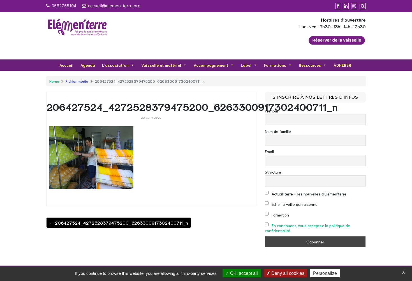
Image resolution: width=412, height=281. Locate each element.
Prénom (271, 110)
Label (246, 65)
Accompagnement (211, 65)
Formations (275, 65)
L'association (115, 65)
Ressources (310, 65)
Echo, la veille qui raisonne (294, 204)
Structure (273, 171)
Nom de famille (278, 131)
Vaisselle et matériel (161, 65)
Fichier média (77, 81)
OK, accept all (243, 273)
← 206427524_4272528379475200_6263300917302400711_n (118, 222)
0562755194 (64, 5)
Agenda (87, 65)
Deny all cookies (287, 273)
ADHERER (342, 65)
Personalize (325, 273)
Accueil (66, 65)
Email (269, 151)
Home (54, 81)
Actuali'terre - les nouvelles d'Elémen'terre (308, 193)
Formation (279, 214)
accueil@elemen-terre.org (114, 5)
